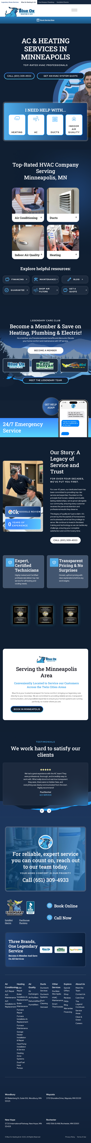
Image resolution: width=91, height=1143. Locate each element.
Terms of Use (81, 1137)
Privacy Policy (70, 1137)
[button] (19, 76)
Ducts (43, 984)
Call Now (62, 917)
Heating (21, 984)
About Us (80, 984)
